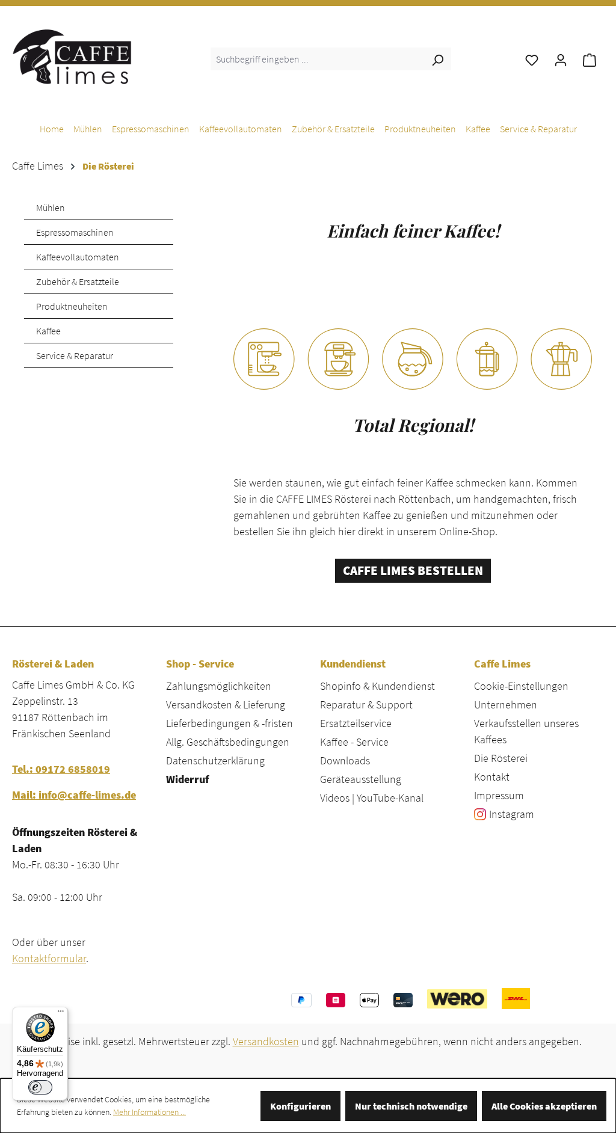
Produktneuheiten (72, 306)
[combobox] (317, 59)
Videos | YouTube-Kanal (372, 798)
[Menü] (61, 1014)
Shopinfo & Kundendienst (377, 686)
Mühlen (50, 207)
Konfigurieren (300, 1106)
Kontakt (492, 777)
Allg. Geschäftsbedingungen (227, 742)
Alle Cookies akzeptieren (544, 1106)
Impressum (499, 795)
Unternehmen (505, 704)
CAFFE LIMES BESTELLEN (413, 571)
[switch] (40, 1087)
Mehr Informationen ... (149, 1112)
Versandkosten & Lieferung (225, 704)
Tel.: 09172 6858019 (61, 769)
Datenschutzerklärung (215, 760)
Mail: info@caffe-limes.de (74, 795)
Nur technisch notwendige (411, 1106)
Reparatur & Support (366, 704)
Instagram (511, 814)
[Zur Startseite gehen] (72, 56)
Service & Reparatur (74, 355)
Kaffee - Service (354, 742)
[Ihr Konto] (560, 59)
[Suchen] (437, 59)
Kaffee (48, 331)
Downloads (345, 760)
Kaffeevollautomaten (77, 257)
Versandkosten (266, 1041)
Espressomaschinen (75, 232)
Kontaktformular (49, 958)
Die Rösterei (501, 758)
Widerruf (187, 779)
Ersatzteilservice (356, 723)
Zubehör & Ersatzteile (77, 281)
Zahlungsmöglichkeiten (218, 686)
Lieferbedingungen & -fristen (229, 723)
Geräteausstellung (360, 779)
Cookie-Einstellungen (521, 686)
